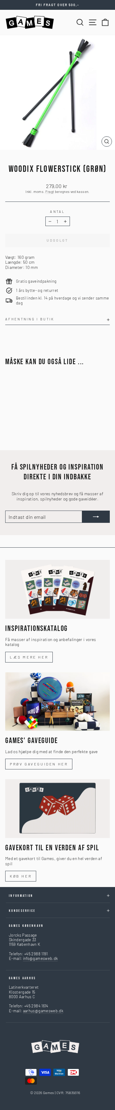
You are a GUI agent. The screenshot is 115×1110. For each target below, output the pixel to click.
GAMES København (26, 926)
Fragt (49, 191)
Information (21, 896)
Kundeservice (22, 911)
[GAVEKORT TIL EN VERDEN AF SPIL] (57, 808)
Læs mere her (29, 657)
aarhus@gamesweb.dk (43, 1010)
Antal (57, 211)
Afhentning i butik (30, 319)
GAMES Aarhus (22, 978)
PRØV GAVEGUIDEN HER (39, 764)
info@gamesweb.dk (40, 958)
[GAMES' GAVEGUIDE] (57, 701)
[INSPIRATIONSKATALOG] (57, 589)
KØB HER (21, 876)
